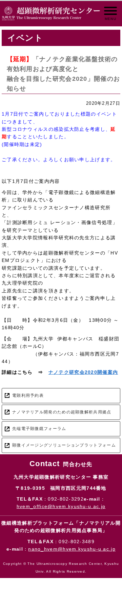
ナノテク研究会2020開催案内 (83, 372)
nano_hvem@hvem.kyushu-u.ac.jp (72, 549)
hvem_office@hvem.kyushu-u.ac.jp (61, 506)
